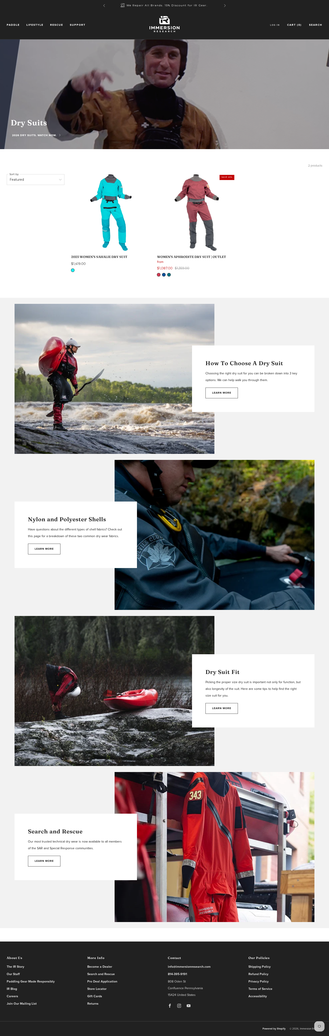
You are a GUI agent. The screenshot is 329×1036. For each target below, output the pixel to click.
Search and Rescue (101, 974)
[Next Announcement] (225, 6)
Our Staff (13, 974)
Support (77, 25)
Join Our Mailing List (22, 1003)
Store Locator (97, 989)
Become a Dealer (99, 966)
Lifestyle (34, 25)
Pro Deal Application (102, 981)
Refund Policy (258, 974)
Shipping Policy (259, 966)
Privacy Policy (258, 981)
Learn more (221, 393)
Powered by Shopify (274, 1028)
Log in (275, 25)
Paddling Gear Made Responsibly (31, 981)
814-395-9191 (177, 974)
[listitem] (164, 5)
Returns (92, 1003)
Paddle (13, 25)
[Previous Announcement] (104, 6)
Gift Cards (94, 996)
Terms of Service (260, 989)
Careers (12, 996)
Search (315, 25)
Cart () (294, 25)
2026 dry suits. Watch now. (34, 135)
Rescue (56, 25)
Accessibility (257, 996)
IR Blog (12, 989)
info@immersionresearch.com (189, 966)
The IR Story (15, 966)
